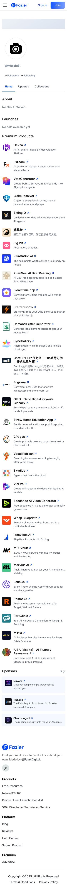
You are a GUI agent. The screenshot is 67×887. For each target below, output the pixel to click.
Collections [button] (42, 86)
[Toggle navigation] (6, 5)
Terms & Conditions (22, 882)
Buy (62, 671)
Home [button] (9, 86)
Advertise (8, 862)
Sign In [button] (42, 5)
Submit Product (12, 845)
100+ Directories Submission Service (26, 807)
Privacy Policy (48, 882)
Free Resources (12, 786)
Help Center (10, 838)
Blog (5, 824)
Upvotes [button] (23, 86)
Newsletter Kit (11, 793)
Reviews (7, 831)
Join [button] (58, 5)
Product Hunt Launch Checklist (22, 800)
